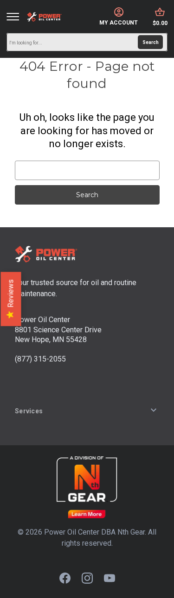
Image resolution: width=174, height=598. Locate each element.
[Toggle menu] (12, 17)
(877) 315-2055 (40, 359)
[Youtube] (109, 578)
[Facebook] (65, 578)
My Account (118, 22)
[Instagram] (87, 578)
